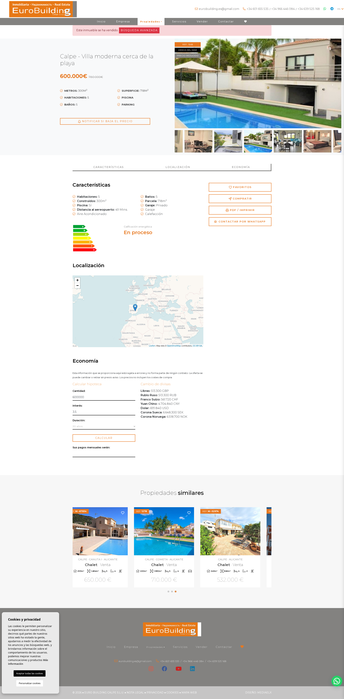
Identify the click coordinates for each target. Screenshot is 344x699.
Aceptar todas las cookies (29, 673)
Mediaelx (264, 692)
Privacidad (155, 692)
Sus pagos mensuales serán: (91, 447)
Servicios (179, 21)
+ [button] (77, 280)
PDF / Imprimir (242, 210)
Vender (202, 21)
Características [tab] (108, 167)
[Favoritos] (130, 512)
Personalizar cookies (29, 683)
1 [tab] (168, 591)
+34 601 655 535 (258, 9)
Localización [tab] (178, 167)
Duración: (79, 420)
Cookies (172, 692)
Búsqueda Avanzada (139, 30)
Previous (183, 83)
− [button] (77, 285)
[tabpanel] (105, 547)
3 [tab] (175, 591)
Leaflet (152, 345)
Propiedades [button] (150, 21)
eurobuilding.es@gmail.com (219, 9)
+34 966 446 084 (283, 9)
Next (332, 83)
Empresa (123, 21)
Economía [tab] (241, 167)
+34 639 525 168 (309, 9)
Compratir (242, 198)
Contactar (226, 21)
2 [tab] (172, 591)
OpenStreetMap (174, 345)
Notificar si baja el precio (107, 121)
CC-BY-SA (197, 345)
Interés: (77, 405)
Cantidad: (79, 391)
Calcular (104, 438)
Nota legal (135, 692)
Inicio (101, 21)
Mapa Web (189, 692)
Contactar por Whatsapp (242, 221)
